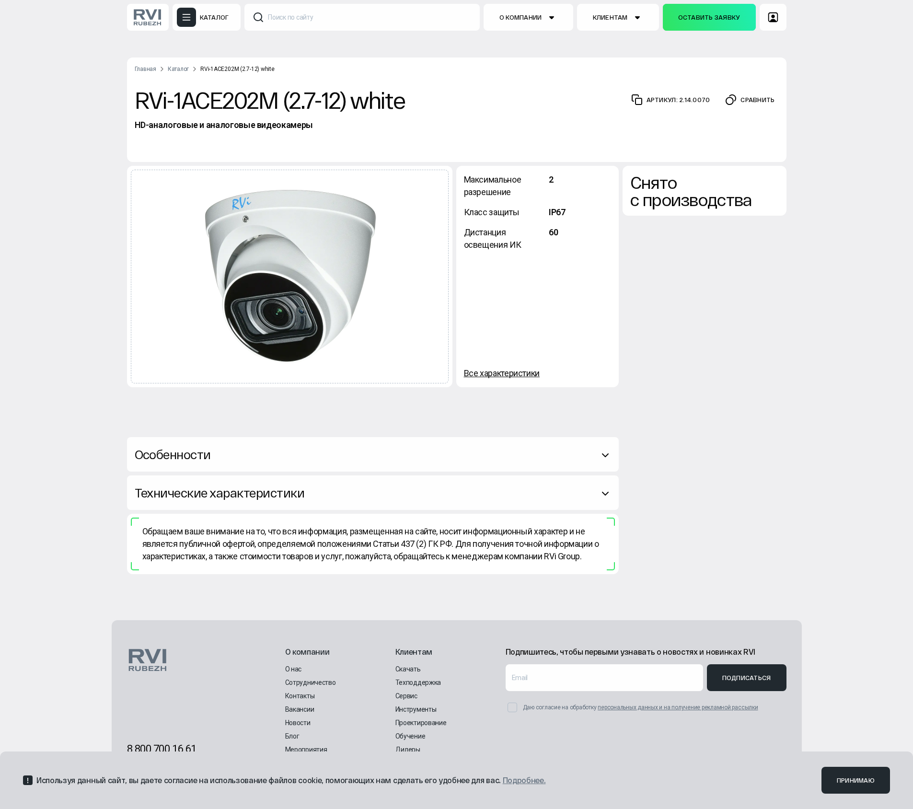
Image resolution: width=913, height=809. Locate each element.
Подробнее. (524, 780)
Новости (298, 723)
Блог (292, 736)
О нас (293, 669)
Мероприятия (306, 749)
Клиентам (610, 17)
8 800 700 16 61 (161, 749)
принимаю (856, 780)
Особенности (173, 454)
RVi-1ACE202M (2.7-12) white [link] (237, 69)
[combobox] (362, 17)
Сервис (406, 696)
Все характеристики (502, 373)
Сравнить (757, 100)
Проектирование (421, 723)
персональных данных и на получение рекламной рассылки (678, 707)
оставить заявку (709, 17)
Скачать (408, 669)
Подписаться (746, 678)
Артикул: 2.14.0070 (678, 100)
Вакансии (299, 709)
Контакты (300, 696)
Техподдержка (418, 682)
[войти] (773, 17)
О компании (520, 17)
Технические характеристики (219, 492)
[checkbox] (512, 707)
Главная (145, 69)
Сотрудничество (310, 682)
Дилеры (407, 749)
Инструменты (416, 709)
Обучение (410, 736)
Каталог (178, 69)
